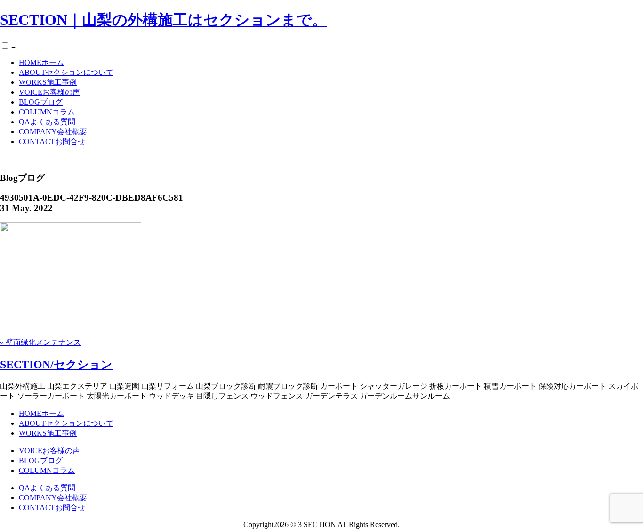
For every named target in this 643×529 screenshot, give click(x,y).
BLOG (41, 102)
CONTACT (52, 142)
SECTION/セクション (56, 364)
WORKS (48, 82)
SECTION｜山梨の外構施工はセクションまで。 (163, 19)
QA (47, 122)
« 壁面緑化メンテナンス (40, 342)
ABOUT (66, 72)
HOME (41, 62)
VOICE (49, 92)
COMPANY (53, 132)
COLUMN (47, 112)
